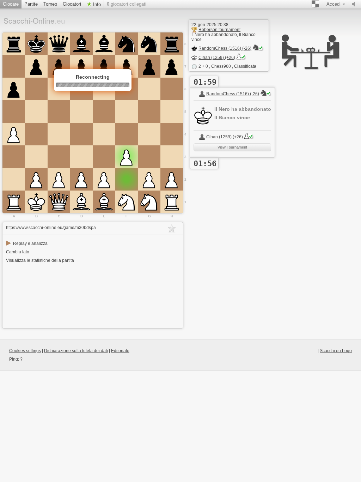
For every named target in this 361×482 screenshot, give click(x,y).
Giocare (11, 4)
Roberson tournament (219, 29)
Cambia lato (17, 251)
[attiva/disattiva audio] (355, 4)
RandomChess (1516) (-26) (224, 48)
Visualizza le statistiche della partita (40, 260)
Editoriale (120, 350)
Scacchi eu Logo (336, 350)
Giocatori (72, 4)
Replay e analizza (27, 243)
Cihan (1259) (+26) (216, 57)
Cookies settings (25, 350)
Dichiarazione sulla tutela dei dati (76, 350)
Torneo (50, 4)
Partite (31, 4)
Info (96, 4)
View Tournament (232, 147)
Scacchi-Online (34, 20)
